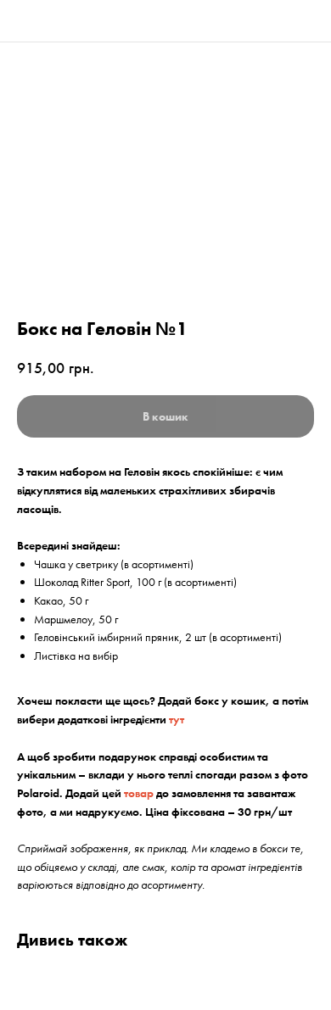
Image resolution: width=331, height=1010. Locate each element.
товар (139, 793)
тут (176, 719)
